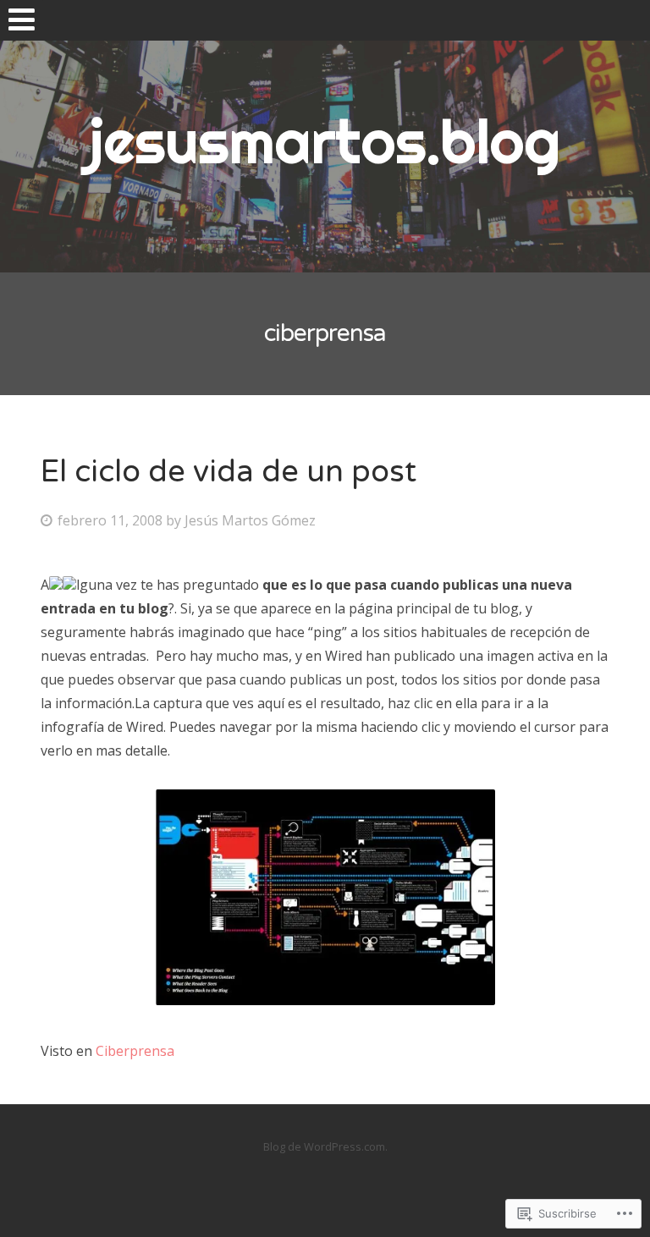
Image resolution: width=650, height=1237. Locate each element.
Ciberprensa (133, 1051)
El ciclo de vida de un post (228, 472)
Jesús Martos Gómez (250, 520)
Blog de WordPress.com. (325, 1146)
